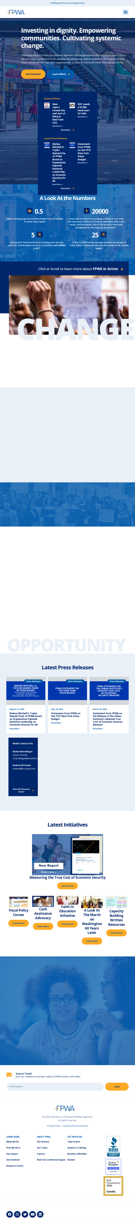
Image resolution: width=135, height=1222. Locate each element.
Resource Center (14, 1165)
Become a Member (77, 1153)
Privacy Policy (53, 1125)
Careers (41, 1153)
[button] (125, 12)
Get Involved (13, 1159)
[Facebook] (9, 1214)
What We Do (12, 1141)
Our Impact (12, 1153)
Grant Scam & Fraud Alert (75, 1125)
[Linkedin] (40, 1214)
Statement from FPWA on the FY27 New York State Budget (84, 151)
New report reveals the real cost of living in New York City (58, 113)
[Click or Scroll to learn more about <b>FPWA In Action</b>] (121, 268)
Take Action (74, 1141)
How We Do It (13, 1147)
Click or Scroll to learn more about (78, 268)
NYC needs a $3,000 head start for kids (84, 109)
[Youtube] (32, 1214)
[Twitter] (25, 1214)
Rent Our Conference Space (51, 1159)
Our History (43, 1141)
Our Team (42, 1147)
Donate (71, 1159)
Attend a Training (77, 1147)
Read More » (57, 126)
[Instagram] (17, 1214)
